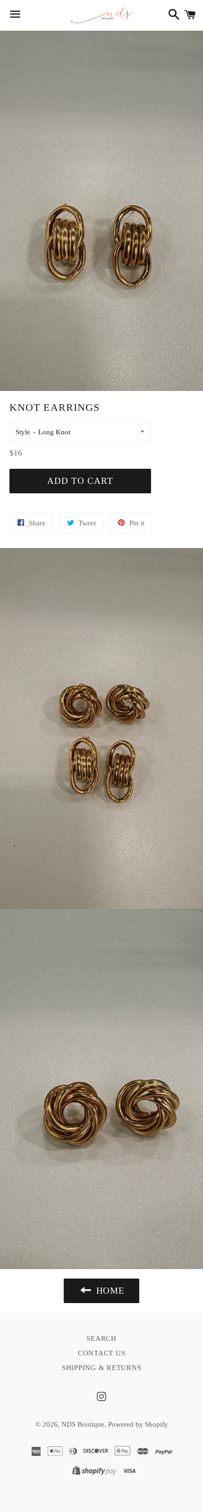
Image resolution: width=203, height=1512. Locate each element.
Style (23, 432)
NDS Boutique (82, 1424)
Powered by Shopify (138, 1424)
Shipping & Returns (102, 1367)
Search (101, 1338)
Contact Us (102, 1353)
